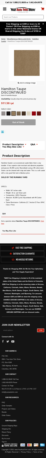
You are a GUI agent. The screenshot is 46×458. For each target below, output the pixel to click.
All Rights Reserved (11, 452)
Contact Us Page (7, 386)
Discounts (5, 435)
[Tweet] (2, 132)
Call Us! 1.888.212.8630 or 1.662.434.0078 (23, 2)
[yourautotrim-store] (23, 10)
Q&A (33, 144)
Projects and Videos (9, 409)
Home (3, 39)
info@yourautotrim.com (10, 392)
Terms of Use (37, 452)
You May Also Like (12, 146)
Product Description (13, 144)
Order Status (6, 415)
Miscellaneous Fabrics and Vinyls (19, 39)
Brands (4, 412)
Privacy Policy (26, 452)
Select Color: (6, 109)
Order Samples (7, 406)
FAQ (3, 402)
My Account (6, 438)
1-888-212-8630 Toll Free (10, 379)
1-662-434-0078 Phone (9, 382)
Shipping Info (6, 429)
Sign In (4, 442)
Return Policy (6, 432)
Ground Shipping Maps (9, 426)
